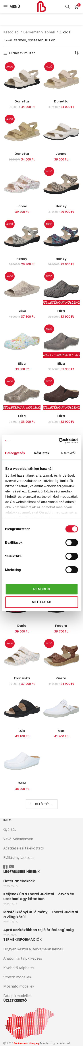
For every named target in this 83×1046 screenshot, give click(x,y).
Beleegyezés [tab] (15, 453)
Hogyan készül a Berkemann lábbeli (33, 949)
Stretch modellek (17, 977)
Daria (21, 625)
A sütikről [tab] (67, 453)
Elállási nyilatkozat (18, 857)
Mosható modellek (18, 986)
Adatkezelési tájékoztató (23, 848)
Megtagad (41, 602)
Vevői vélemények (18, 838)
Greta (61, 678)
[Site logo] (41, 6)
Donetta (22, 101)
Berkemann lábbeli (39, 32)
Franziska (22, 678)
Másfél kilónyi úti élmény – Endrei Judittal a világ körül (40, 914)
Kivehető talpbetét (18, 967)
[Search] (67, 6)
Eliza (61, 311)
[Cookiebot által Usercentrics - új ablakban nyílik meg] (59, 441)
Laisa (21, 311)
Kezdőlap (11, 32)
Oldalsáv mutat (22, 53)
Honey (61, 206)
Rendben (41, 589)
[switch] (71, 542)
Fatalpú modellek (17, 995)
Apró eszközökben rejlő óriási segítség (38, 930)
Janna (61, 153)
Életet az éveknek (19, 881)
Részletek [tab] (41, 453)
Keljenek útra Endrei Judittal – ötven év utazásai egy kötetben (38, 896)
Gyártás (9, 829)
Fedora (61, 625)
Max (61, 731)
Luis (22, 731)
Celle (21, 783)
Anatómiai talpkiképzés (22, 958)
